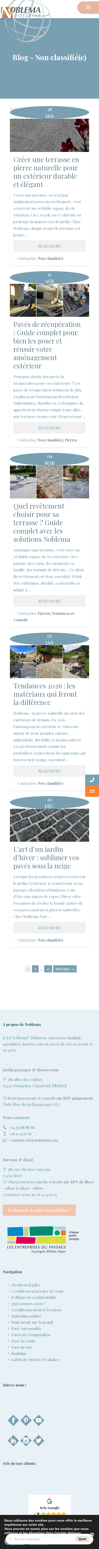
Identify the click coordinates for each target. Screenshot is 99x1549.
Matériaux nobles (26, 1316)
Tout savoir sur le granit (32, 1322)
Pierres (71, 440)
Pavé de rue (21, 1347)
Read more (49, 246)
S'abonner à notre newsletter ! (39, 1210)
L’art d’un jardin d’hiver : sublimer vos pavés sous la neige (49, 825)
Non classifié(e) (50, 258)
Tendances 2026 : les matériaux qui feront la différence (50, 662)
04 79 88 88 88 (22, 1127)
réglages (74, 1533)
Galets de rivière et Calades (35, 1359)
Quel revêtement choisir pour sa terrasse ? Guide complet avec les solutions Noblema (49, 482)
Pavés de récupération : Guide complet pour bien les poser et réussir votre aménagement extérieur (49, 300)
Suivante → (64, 968)
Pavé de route (23, 1341)
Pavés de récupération (30, 1334)
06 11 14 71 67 (21, 1133)
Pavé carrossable (26, 1328)
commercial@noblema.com (34, 1140)
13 (48, 968)
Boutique (19, 1353)
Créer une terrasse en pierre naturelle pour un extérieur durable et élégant (49, 135)
